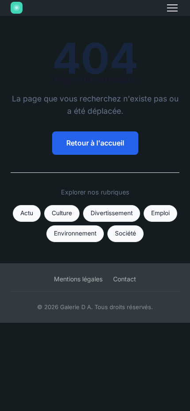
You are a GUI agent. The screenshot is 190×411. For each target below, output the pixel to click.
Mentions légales (78, 279)
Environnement (75, 233)
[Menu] (172, 8)
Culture (62, 213)
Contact (124, 279)
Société (125, 233)
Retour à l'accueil (95, 142)
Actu (26, 213)
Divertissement (112, 213)
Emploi (160, 213)
